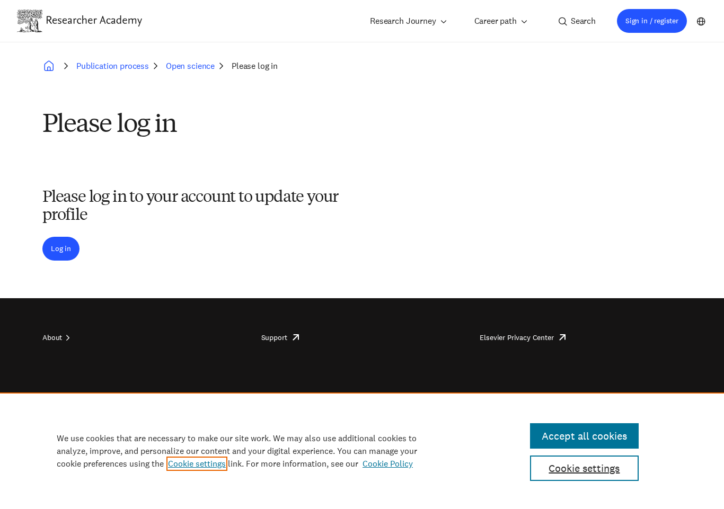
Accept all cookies (584, 436)
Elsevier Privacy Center (516, 337)
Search (583, 20)
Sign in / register (651, 20)
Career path (495, 20)
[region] (362, 450)
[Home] (94, 20)
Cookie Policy (388, 463)
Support (274, 337)
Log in (61, 248)
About (52, 337)
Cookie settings (197, 463)
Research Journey (403, 20)
